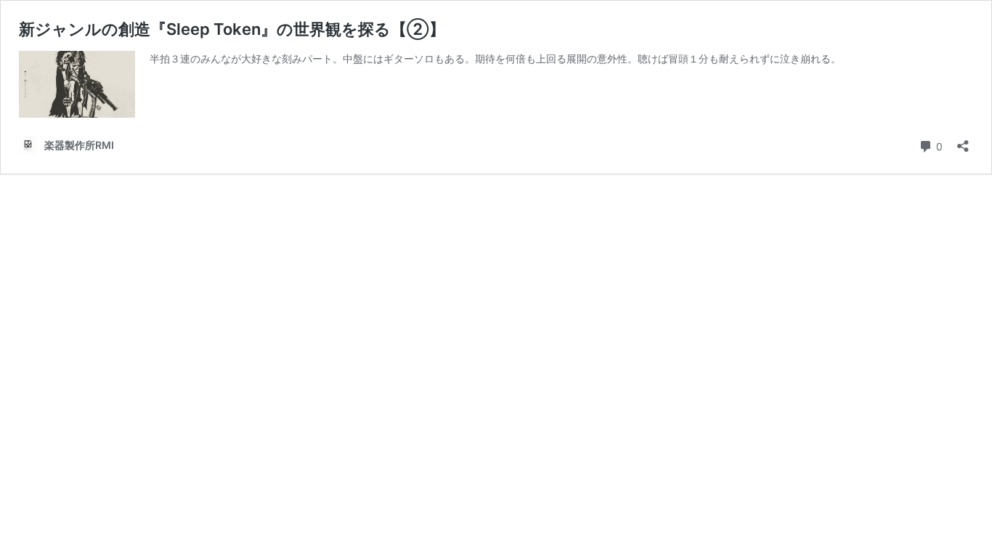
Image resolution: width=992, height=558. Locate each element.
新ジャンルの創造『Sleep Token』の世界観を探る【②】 (232, 29)
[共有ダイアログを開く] (963, 141)
